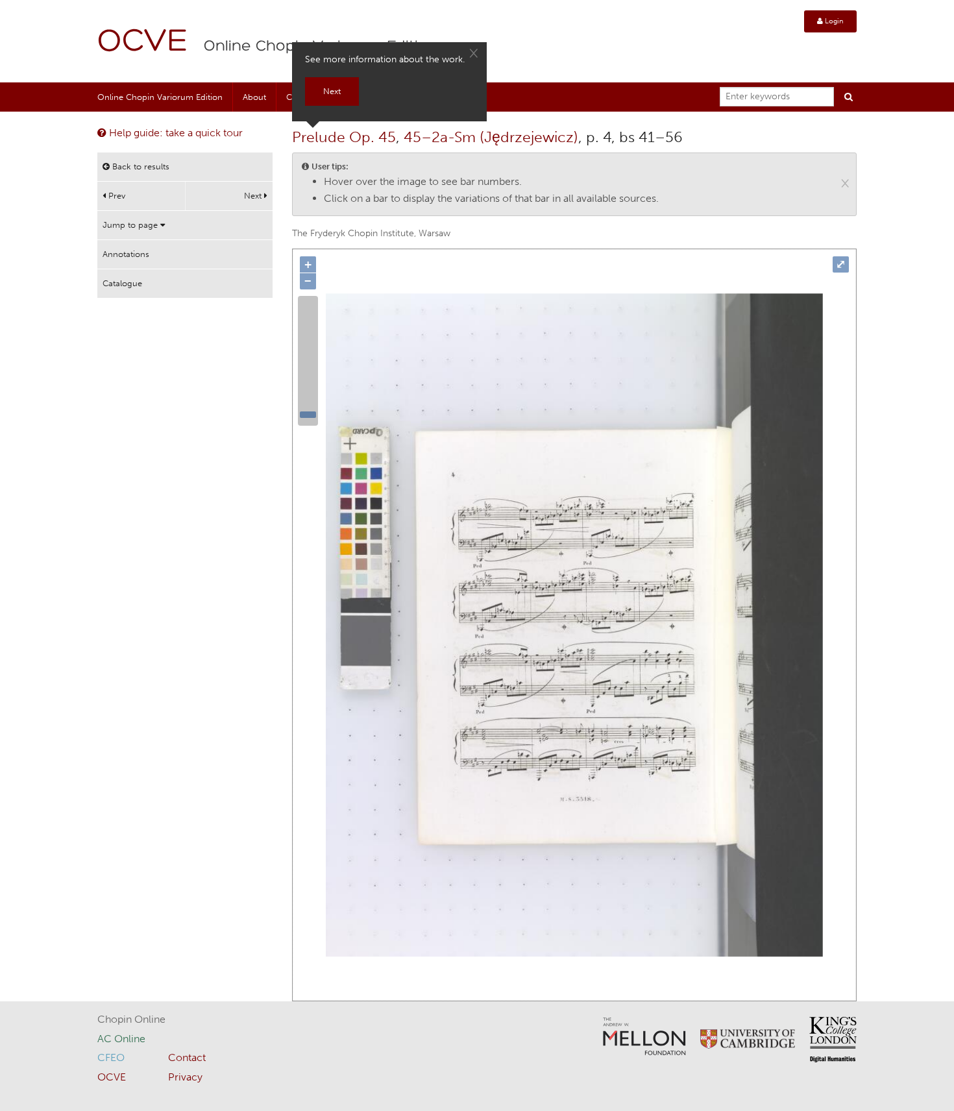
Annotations (126, 254)
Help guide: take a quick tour (174, 133)
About (254, 97)
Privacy (185, 1077)
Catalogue (122, 283)
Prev (115, 196)
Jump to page (131, 225)
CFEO (111, 1057)
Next (254, 196)
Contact (187, 1057)
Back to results (139, 166)
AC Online (121, 1038)
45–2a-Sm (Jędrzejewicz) (491, 137)
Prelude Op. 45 (344, 137)
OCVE (142, 42)
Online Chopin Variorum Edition (160, 97)
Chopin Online (131, 1019)
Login (833, 21)
